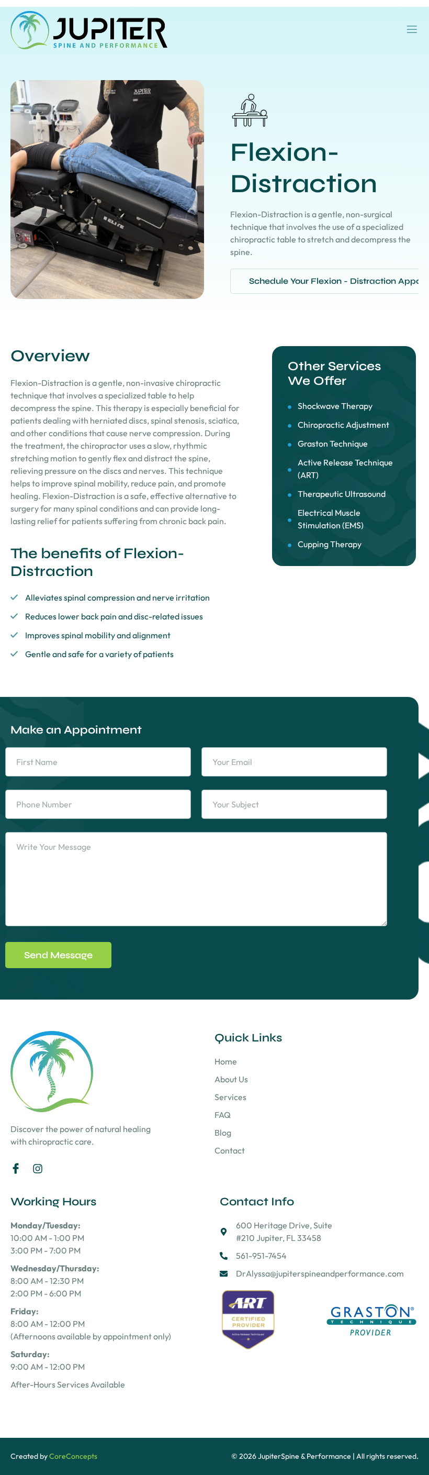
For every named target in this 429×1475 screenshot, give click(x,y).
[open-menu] (412, 30)
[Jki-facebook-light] (15, 1168)
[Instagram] (37, 1168)
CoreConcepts (73, 1456)
